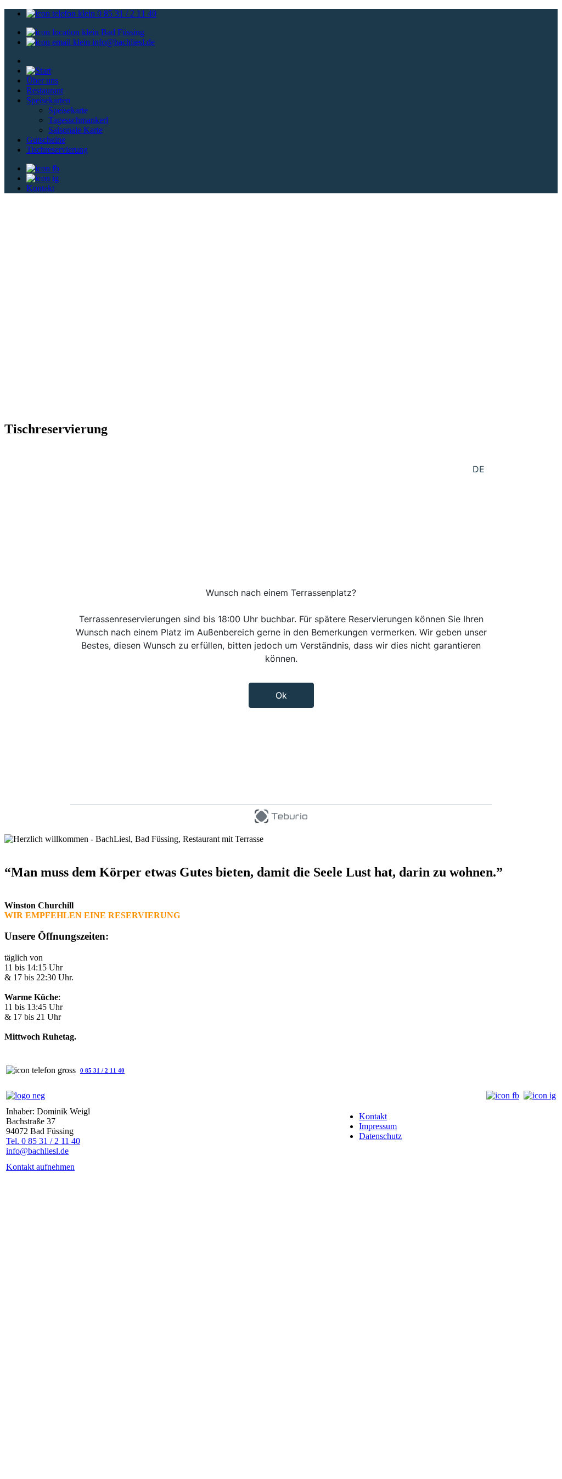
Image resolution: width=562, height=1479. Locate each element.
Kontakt (40, 188)
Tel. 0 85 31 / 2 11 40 (43, 1141)
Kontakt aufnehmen (40, 1166)
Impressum (378, 1126)
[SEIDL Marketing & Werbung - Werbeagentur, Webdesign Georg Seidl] (15, 1469)
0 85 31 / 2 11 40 (125, 13)
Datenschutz (380, 1136)
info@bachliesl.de (123, 42)
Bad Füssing (121, 32)
